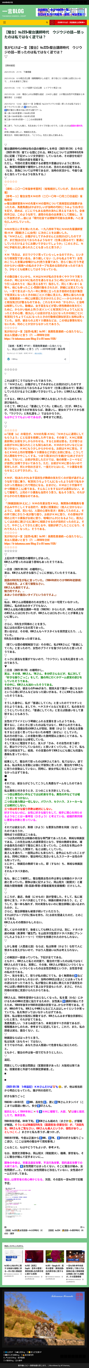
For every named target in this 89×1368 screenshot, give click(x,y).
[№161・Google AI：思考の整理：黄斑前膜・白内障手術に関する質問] (55, 1256)
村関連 (9, 1260)
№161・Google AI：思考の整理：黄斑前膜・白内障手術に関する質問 (55, 1269)
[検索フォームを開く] (47, 22)
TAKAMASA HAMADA (12, 1274)
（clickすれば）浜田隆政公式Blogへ (70, 22)
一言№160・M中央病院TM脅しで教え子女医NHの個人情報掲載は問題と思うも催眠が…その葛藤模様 (75, 1271)
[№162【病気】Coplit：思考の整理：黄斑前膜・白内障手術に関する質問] (34, 1256)
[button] (4, 22)
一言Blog (13, 11)
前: (23, 1230)
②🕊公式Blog (20, 1352)
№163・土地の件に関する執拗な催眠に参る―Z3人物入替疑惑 (13, 1268)
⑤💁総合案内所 (27, 1355)
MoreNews (53, 1365)
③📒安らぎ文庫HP (34, 1352)
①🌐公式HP (8, 1352)
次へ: (66, 1229)
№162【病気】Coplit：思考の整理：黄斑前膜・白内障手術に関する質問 (34, 1269)
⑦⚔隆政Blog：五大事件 (12, 1360)
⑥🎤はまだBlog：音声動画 (14, 1357)
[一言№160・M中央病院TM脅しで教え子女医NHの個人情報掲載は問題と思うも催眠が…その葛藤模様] (75, 1256)
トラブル (9, 1257)
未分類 (29, 1260)
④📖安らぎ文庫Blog (11, 1355)
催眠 (15, 1257)
